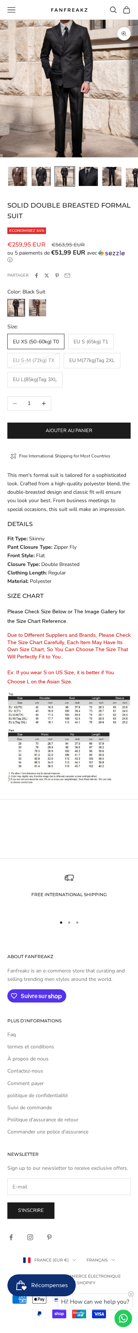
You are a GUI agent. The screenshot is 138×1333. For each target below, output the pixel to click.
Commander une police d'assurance (47, 1131)
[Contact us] (123, 1318)
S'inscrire (31, 1210)
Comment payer (25, 1083)
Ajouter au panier (69, 430)
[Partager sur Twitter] (47, 275)
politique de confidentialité (37, 1095)
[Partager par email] (67, 275)
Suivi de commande (29, 1107)
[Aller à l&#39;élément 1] (17, 176)
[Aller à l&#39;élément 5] (112, 176)
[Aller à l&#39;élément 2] (41, 176)
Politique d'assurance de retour (42, 1119)
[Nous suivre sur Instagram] (30, 1237)
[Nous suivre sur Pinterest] (49, 1237)
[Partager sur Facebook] (36, 275)
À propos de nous (28, 1058)
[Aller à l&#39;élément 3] (64, 176)
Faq (11, 1034)
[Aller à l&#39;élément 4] (88, 176)
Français (97, 1260)
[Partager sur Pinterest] (57, 275)
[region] (69, 891)
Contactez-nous (25, 1070)
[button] (69, 256)
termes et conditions (30, 1046)
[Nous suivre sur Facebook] (11, 1237)
